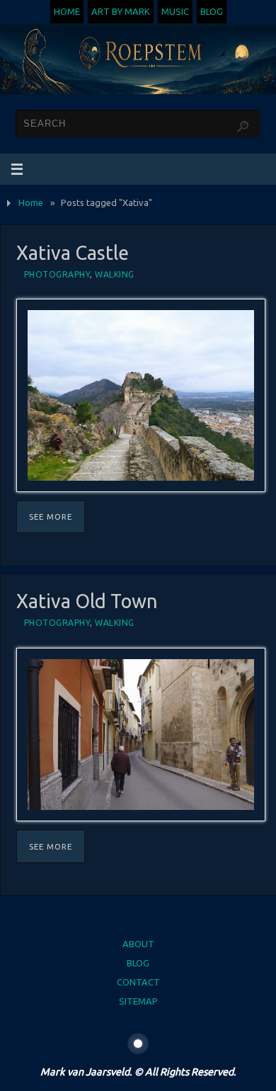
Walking (114, 274)
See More (50, 516)
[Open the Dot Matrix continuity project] (138, 1043)
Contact (138, 982)
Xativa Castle (72, 252)
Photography (57, 274)
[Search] (243, 127)
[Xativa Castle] (141, 395)
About (138, 944)
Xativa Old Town (87, 601)
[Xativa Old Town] (141, 735)
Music (175, 11)
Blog (211, 11)
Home (67, 11)
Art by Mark (120, 11)
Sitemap (138, 1001)
